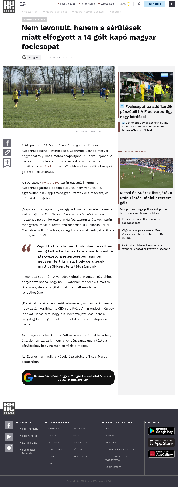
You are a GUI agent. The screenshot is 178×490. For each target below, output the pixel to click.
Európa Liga (107, 3)
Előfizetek (155, 4)
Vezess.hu (54, 442)
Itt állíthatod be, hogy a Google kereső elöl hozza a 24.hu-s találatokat (72, 377)
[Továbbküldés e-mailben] (7, 152)
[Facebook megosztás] (7, 143)
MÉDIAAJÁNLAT (113, 467)
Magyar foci (34, 19)
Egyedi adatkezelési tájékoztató (117, 458)
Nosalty (53, 456)
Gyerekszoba (81, 442)
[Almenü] (23, 4)
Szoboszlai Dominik (28, 451)
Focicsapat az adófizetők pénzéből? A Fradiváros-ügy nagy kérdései (146, 111)
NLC (50, 463)
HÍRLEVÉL (110, 436)
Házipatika (79, 429)
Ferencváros (88, 3)
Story (76, 436)
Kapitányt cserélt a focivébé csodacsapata (141, 220)
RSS (107, 429)
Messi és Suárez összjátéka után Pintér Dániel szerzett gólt (146, 198)
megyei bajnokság (56, 11)
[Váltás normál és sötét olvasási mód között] (139, 4)
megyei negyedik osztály (89, 11)
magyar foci (31, 11)
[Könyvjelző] (7, 163)
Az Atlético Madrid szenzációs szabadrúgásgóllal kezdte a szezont (146, 247)
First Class (55, 449)
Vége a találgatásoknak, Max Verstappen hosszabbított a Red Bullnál (143, 233)
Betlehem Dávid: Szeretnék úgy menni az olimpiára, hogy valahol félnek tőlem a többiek (145, 126)
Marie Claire (80, 456)
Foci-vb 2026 (67, 3)
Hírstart (53, 436)
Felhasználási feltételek (120, 449)
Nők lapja (79, 449)
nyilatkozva (50, 182)
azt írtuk (45, 166)
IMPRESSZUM (112, 442)
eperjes (116, 11)
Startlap (53, 429)
